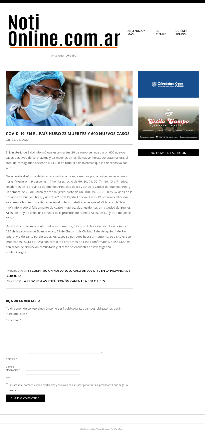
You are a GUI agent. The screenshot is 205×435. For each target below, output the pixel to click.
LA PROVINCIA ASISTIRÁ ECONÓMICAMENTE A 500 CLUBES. (64, 281)
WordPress (119, 429)
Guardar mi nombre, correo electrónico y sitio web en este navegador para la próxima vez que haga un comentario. (67, 387)
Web (8, 377)
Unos (98, 429)
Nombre (11, 359)
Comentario (13, 320)
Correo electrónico (13, 368)
